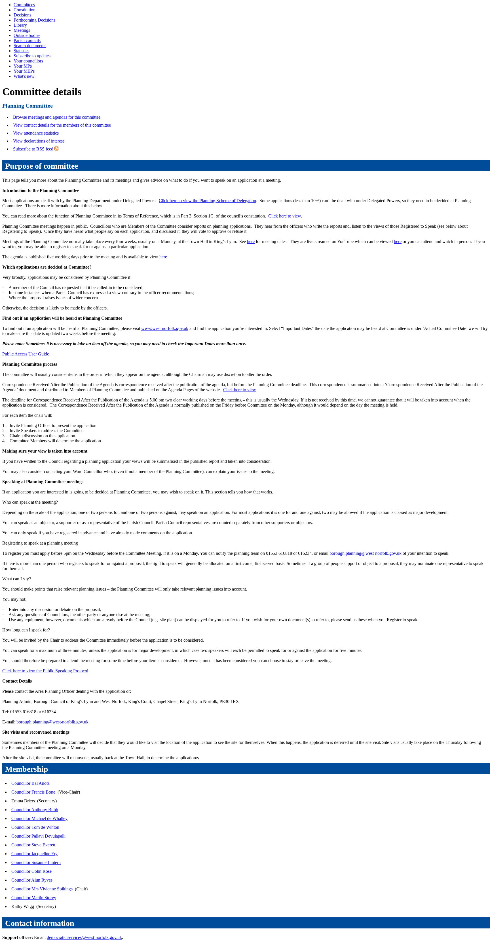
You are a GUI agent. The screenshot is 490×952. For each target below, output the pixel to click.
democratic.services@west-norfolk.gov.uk (84, 937)
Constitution (24, 9)
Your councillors (28, 60)
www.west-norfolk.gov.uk (164, 328)
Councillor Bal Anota (30, 783)
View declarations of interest (38, 141)
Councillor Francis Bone (33, 792)
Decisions (22, 14)
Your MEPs (24, 71)
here (251, 241)
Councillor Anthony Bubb (34, 809)
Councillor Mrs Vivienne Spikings (42, 888)
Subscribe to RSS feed (33, 149)
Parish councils (27, 40)
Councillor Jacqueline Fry (34, 853)
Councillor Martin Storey (33, 897)
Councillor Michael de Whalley (39, 818)
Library (20, 25)
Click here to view (284, 216)
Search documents (30, 45)
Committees (24, 4)
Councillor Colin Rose (31, 871)
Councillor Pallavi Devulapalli (38, 836)
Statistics (21, 50)
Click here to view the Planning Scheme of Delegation (207, 200)
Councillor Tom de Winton (35, 827)
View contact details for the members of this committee (62, 125)
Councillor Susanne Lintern (36, 862)
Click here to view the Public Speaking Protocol (45, 670)
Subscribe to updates (32, 55)
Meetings (22, 30)
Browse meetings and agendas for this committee (56, 117)
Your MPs (23, 66)
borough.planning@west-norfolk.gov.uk (366, 553)
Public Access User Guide (25, 353)
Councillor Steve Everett (33, 844)
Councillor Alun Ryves (31, 880)
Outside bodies (27, 35)
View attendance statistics (36, 133)
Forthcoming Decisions (34, 20)
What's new (24, 76)
